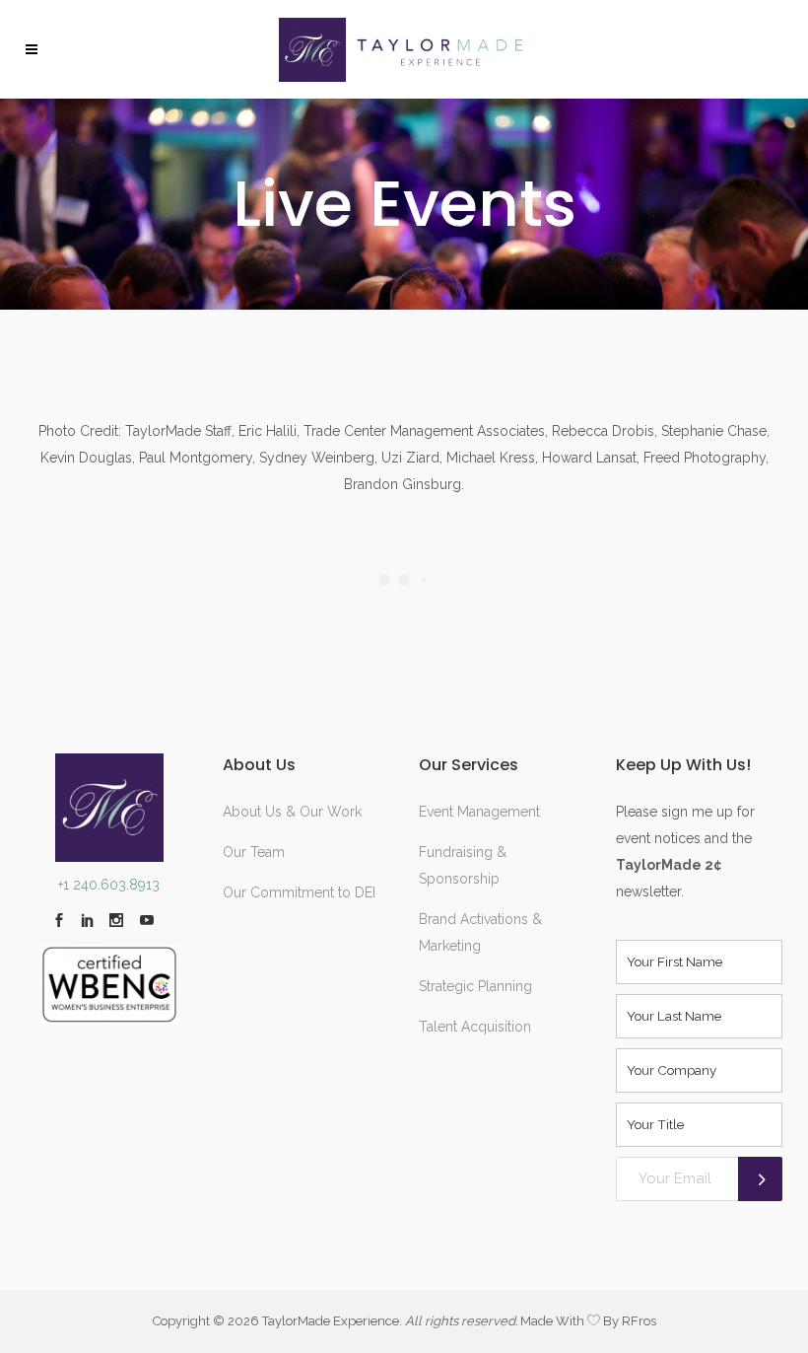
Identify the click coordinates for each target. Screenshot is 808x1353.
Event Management (479, 811)
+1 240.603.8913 (109, 884)
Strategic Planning (475, 986)
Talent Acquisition (475, 1026)
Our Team (254, 852)
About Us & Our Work (292, 811)
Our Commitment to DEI (299, 892)
